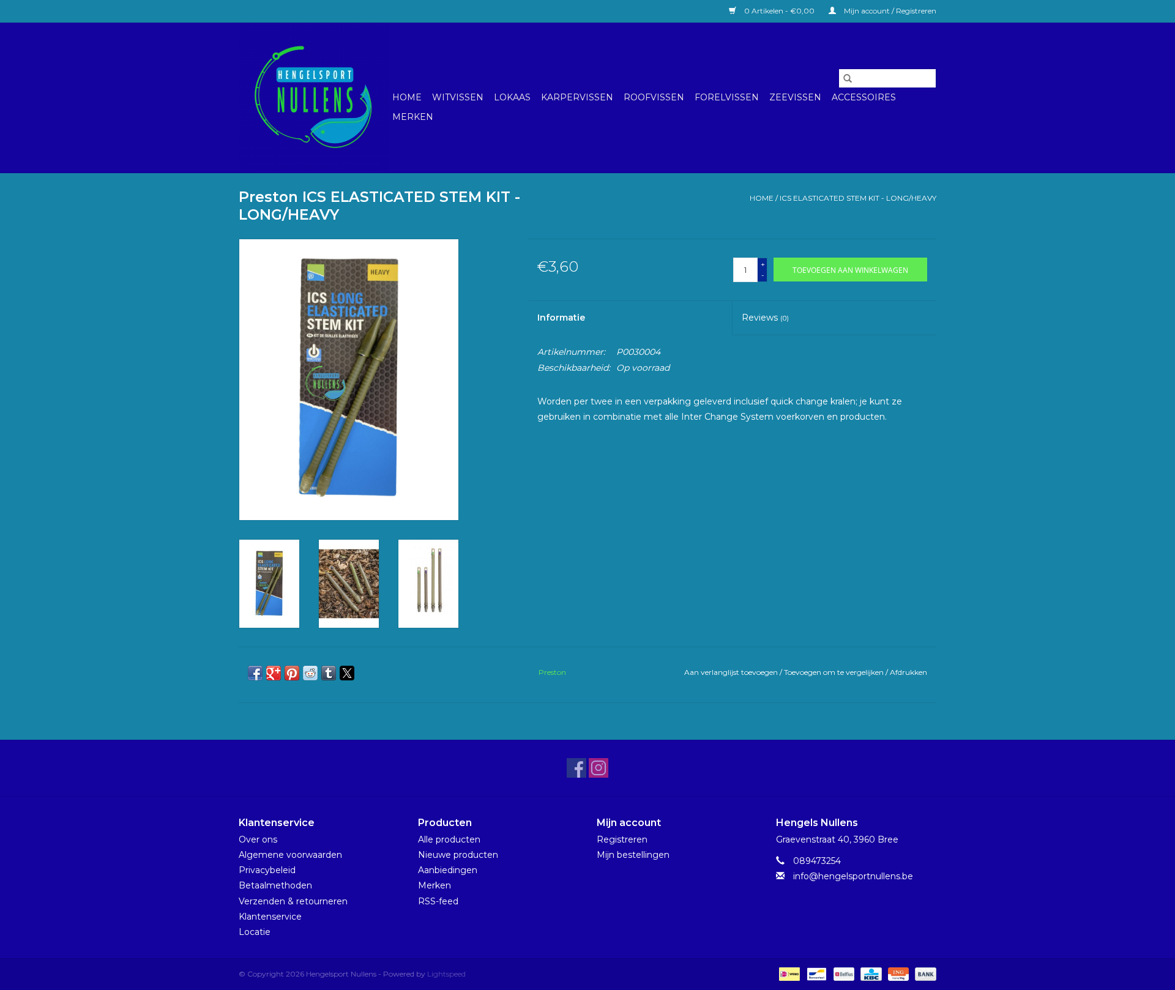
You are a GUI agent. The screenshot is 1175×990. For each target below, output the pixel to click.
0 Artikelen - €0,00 (779, 10)
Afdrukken (908, 672)
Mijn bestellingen (633, 854)
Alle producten (449, 839)
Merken (412, 116)
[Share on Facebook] (255, 673)
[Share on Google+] (273, 673)
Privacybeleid (267, 870)
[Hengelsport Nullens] (314, 98)
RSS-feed (438, 901)
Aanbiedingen (447, 870)
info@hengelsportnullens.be (853, 876)
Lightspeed (446, 973)
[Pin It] (292, 673)
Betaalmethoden (275, 885)
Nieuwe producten (458, 854)
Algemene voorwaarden (290, 854)
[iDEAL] (788, 973)
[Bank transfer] (923, 973)
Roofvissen (654, 97)
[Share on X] (347, 673)
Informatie (561, 317)
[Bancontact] (815, 973)
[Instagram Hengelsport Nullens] (598, 768)
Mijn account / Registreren (889, 10)
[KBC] (869, 973)
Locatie (254, 931)
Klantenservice (270, 916)
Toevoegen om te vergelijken (835, 672)
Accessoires (864, 97)
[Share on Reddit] (310, 673)
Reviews (765, 317)
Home (407, 97)
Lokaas (512, 97)
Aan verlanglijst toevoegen (732, 672)
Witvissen (457, 97)
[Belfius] (842, 973)
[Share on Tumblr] (328, 673)
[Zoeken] (847, 78)
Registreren (622, 839)
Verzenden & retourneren (293, 901)
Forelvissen (727, 97)
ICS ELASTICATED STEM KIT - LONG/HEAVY (858, 198)
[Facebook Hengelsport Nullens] (576, 768)
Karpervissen (577, 97)
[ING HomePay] (897, 973)
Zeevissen (795, 97)
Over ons (258, 839)
